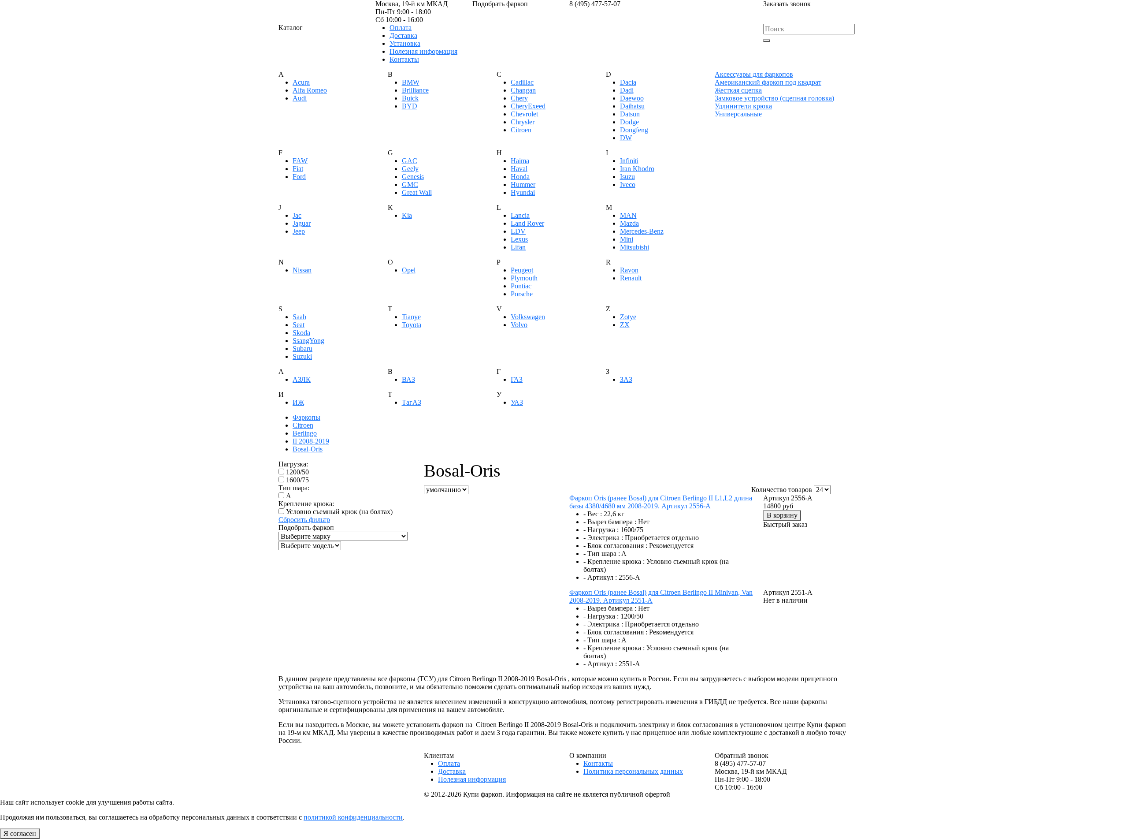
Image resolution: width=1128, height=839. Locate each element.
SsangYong (308, 340)
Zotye (628, 317)
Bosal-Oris (308, 449)
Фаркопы (306, 417)
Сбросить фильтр (304, 519)
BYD (409, 106)
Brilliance (415, 90)
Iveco (627, 184)
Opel (409, 270)
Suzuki (302, 356)
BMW (410, 82)
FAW (300, 160)
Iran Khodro (637, 168)
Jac (297, 215)
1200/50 (297, 472)
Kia (407, 215)
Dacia (628, 82)
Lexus (519, 239)
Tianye (411, 317)
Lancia (520, 215)
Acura (301, 82)
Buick (410, 98)
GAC (409, 160)
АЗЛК (302, 379)
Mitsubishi (634, 247)
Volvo (519, 324)
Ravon (629, 270)
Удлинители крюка (743, 106)
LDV (518, 231)
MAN (628, 215)
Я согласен (20, 833)
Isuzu (627, 176)
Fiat (298, 168)
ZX (625, 324)
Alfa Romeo (310, 90)
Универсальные (738, 114)
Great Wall (417, 192)
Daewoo (632, 98)
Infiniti (629, 160)
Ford (299, 176)
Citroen (521, 130)
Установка (405, 43)
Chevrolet (524, 114)
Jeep (299, 231)
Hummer (523, 184)
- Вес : (592, 514)
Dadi (627, 90)
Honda (520, 176)
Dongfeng (634, 130)
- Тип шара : (601, 553)
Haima (520, 160)
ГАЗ (517, 379)
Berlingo (305, 433)
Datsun (630, 114)
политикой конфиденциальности (353, 817)
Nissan (302, 270)
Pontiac (521, 286)
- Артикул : (600, 577)
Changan (523, 90)
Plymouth (524, 278)
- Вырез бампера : (609, 522)
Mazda (629, 223)
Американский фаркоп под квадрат (768, 82)
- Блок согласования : (615, 545)
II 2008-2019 (311, 441)
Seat (298, 324)
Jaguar (302, 223)
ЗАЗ (626, 379)
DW (626, 138)
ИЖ (298, 402)
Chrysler (522, 122)
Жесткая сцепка (738, 90)
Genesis (413, 176)
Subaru (302, 348)
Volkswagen (528, 317)
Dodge (629, 122)
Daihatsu (632, 106)
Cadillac (522, 82)
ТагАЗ (411, 402)
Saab (299, 317)
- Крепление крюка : (614, 561)
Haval (519, 168)
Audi (300, 98)
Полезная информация (423, 51)
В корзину (782, 515)
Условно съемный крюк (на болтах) (339, 511)
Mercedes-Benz (642, 231)
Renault (631, 278)
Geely (410, 168)
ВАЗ (408, 379)
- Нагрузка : (601, 529)
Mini (626, 239)
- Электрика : (603, 537)
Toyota (411, 324)
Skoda (301, 332)
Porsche (522, 294)
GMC (410, 184)
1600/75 (297, 480)
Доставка (403, 35)
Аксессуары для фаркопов (754, 74)
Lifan (518, 247)
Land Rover (527, 223)
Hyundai (523, 192)
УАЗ (517, 402)
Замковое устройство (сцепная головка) (774, 98)
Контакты (404, 59)
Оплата (401, 27)
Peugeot (522, 270)
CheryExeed (528, 106)
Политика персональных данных (633, 771)
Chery (519, 98)
